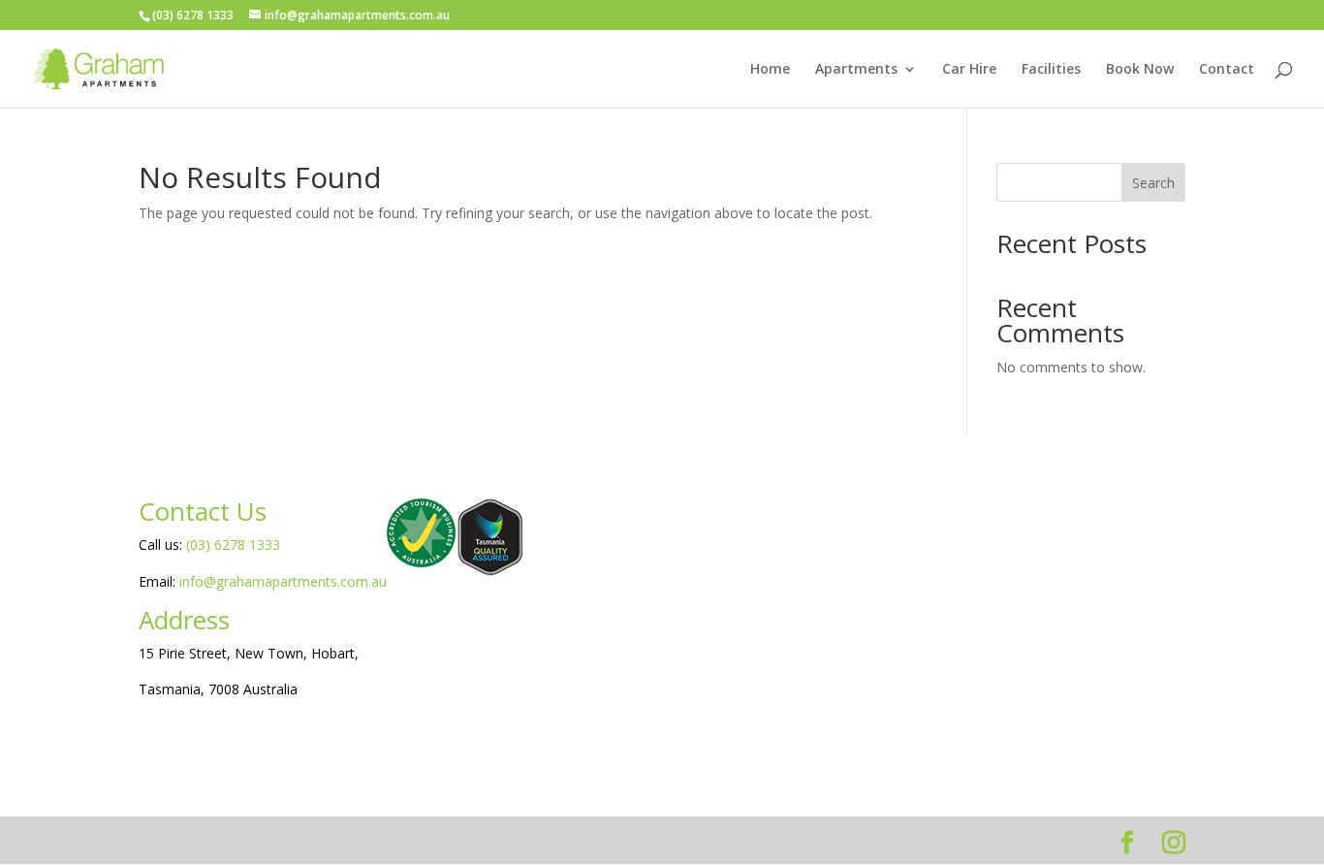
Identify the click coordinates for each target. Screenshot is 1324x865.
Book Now (1140, 70)
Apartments (856, 70)
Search (1153, 183)
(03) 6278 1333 (233, 544)
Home (770, 70)
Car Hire (969, 70)
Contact (1226, 70)
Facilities (1051, 70)
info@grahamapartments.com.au (283, 581)
